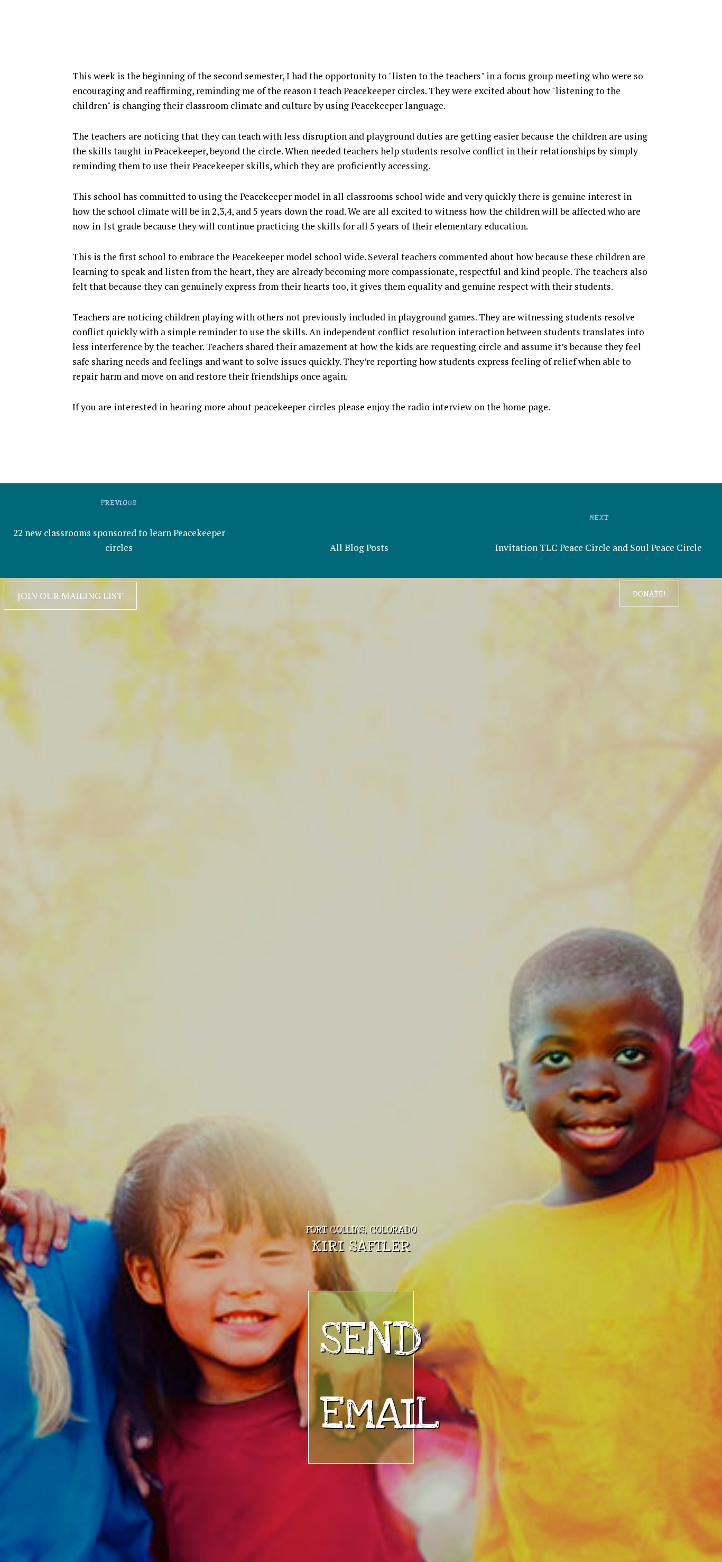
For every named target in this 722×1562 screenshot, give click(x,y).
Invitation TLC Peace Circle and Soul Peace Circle (598, 547)
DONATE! (649, 594)
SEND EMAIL (367, 1377)
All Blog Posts (359, 547)
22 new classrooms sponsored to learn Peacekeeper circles (119, 540)
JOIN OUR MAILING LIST (70, 596)
